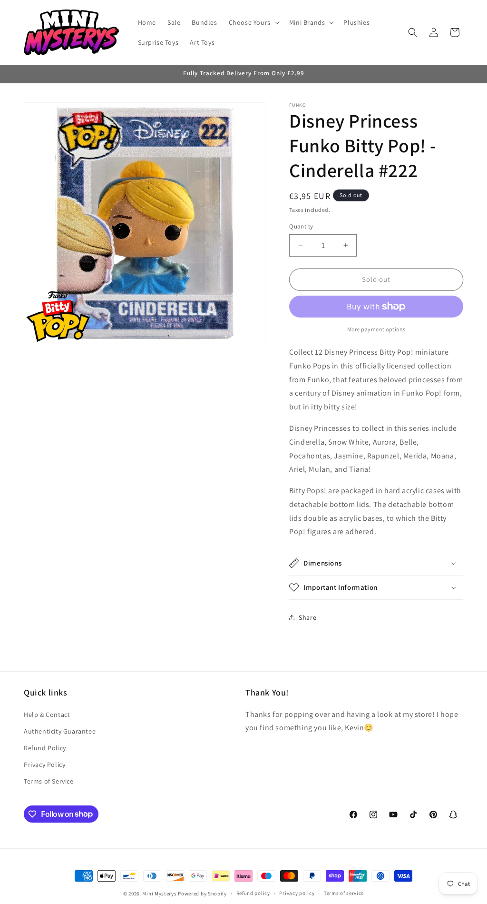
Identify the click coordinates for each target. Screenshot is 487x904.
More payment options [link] (376, 329)
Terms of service (344, 893)
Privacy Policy (44, 764)
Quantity (301, 226)
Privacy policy (296, 893)
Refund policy (253, 893)
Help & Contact (47, 714)
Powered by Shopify (202, 893)
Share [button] (307, 617)
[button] (253, 22)
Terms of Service (49, 781)
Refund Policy (45, 748)
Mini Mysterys (159, 893)
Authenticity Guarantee (60, 731)
